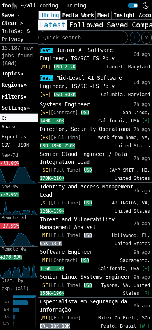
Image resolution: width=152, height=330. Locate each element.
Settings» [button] (16, 108)
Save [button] (9, 15)
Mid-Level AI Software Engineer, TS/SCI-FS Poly (81, 82)
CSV (6, 145)
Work (87, 15)
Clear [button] (11, 23)
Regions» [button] (14, 85)
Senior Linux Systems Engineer (85, 277)
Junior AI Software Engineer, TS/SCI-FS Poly (77, 54)
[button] (19, 118)
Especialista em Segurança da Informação (83, 305)
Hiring (49, 15)
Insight (124, 15)
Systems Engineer (65, 104)
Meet (103, 15)
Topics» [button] (12, 73)
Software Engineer (66, 252)
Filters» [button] (14, 96)
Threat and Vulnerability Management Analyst (77, 223)
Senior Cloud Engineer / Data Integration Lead (83, 158)
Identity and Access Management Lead (86, 190)
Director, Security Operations (85, 129)
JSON (23, 145)
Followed (86, 25)
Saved (117, 25)
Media (70, 15)
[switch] (133, 5)
